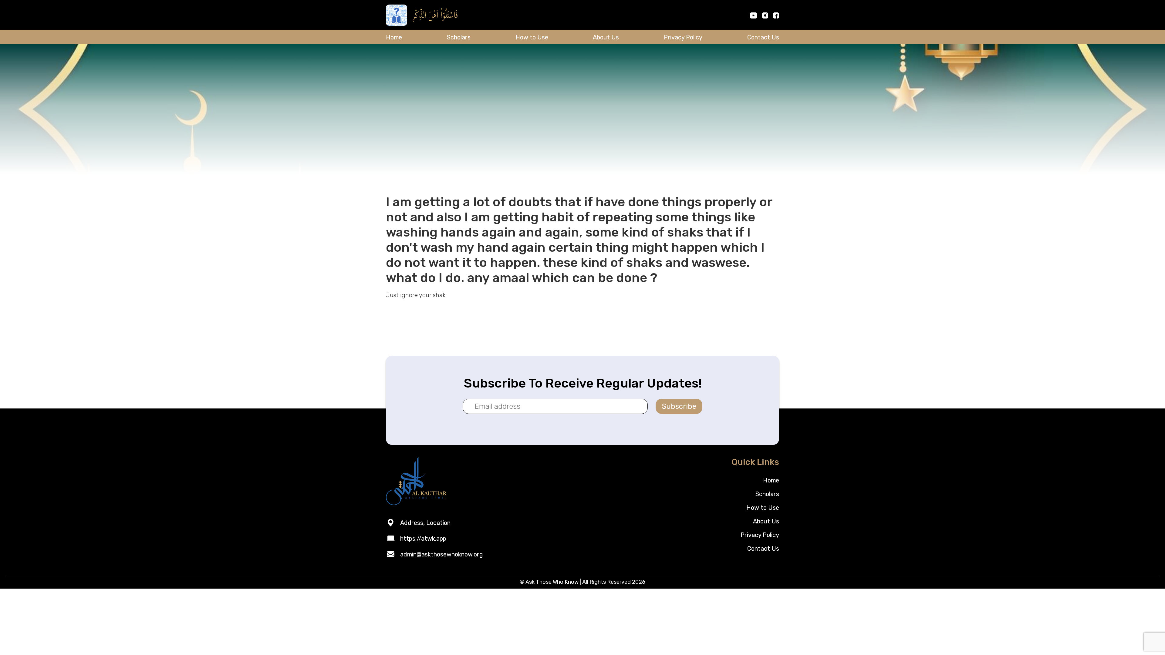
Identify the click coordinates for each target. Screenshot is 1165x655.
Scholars (459, 37)
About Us (606, 37)
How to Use (531, 37)
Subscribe (679, 406)
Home (394, 37)
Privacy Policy (683, 37)
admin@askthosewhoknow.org (441, 554)
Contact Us (763, 37)
